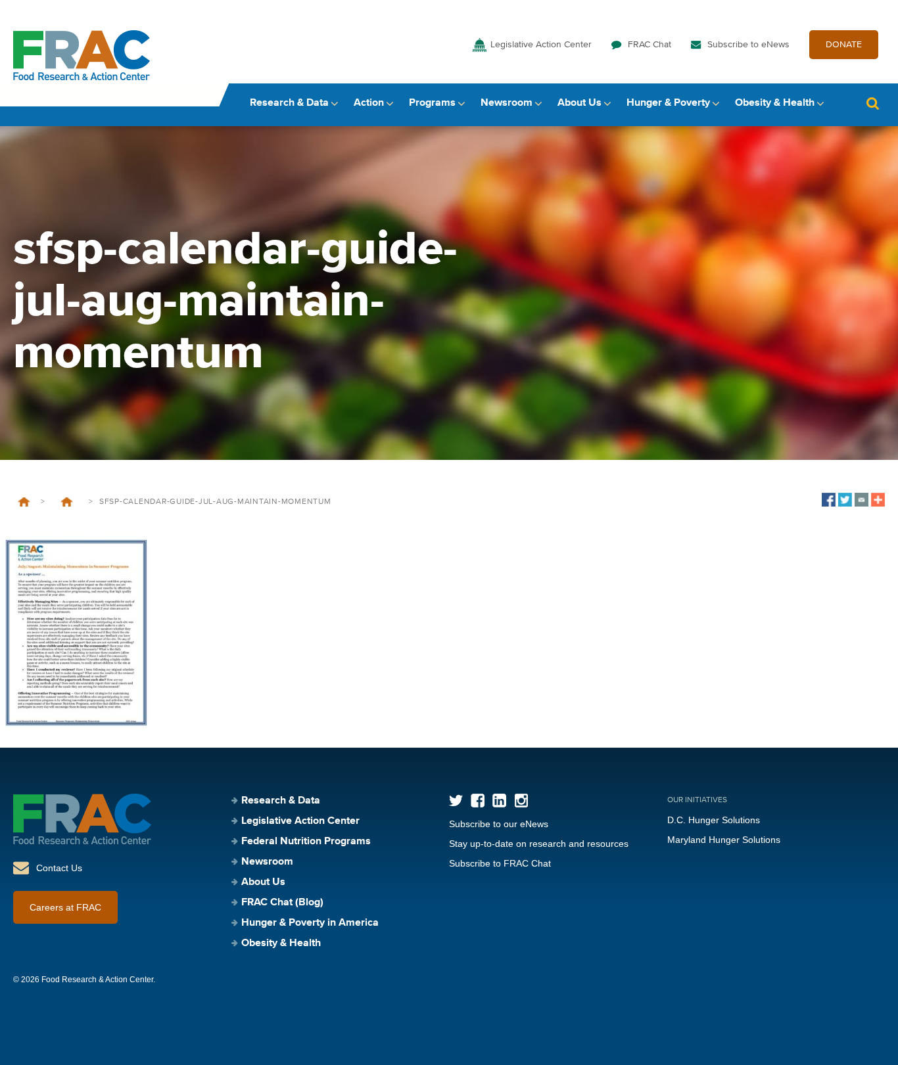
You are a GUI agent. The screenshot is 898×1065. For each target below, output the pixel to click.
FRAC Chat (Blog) (282, 902)
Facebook (477, 800)
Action (369, 103)
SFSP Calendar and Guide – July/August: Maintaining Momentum (67, 502)
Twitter (456, 800)
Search (872, 103)
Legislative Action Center (541, 44)
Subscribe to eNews (748, 44)
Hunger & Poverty (668, 103)
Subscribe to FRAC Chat (500, 863)
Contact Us (59, 868)
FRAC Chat (649, 44)
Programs (432, 103)
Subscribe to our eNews (498, 824)
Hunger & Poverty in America (310, 923)
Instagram (521, 800)
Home (24, 502)
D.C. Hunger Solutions (713, 820)
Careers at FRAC (65, 907)
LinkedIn (499, 800)
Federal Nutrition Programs (306, 841)
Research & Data (289, 103)
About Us (579, 103)
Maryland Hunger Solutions (723, 839)
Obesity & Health (775, 103)
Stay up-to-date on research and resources (538, 843)
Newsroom (506, 103)
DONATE (844, 44)
